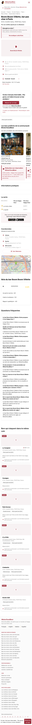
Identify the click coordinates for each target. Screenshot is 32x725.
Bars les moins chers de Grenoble (10, 634)
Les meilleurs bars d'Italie (8, 702)
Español (24, 626)
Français (3, 626)
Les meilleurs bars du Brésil (8, 692)
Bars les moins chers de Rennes (9, 639)
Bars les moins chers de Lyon (9, 636)
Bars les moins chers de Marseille (10, 657)
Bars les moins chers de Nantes (9, 653)
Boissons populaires (6, 659)
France (8, 12)
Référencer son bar (6, 665)
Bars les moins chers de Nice (9, 655)
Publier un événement (7, 667)
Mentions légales (5, 682)
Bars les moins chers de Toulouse (10, 649)
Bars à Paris (4, 13)
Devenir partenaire (6, 677)
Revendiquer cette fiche (16, 35)
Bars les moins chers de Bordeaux (10, 647)
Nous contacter (5, 679)
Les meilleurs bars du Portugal (9, 706)
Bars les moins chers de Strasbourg (10, 641)
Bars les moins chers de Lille (9, 643)
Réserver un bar (11, 103)
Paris (22, 12)
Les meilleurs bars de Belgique (9, 690)
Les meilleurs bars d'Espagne (9, 700)
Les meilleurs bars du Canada (9, 694)
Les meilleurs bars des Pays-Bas (10, 704)
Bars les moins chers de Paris (9, 645)
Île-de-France (15, 12)
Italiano (17, 626)
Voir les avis (5, 84)
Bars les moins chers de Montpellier (10, 651)
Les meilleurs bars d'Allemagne (9, 698)
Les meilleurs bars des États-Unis (10, 708)
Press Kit (3, 684)
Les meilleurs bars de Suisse (9, 696)
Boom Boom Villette (14, 13)
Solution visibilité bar (7, 669)
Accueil (3, 12)
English (11, 626)
